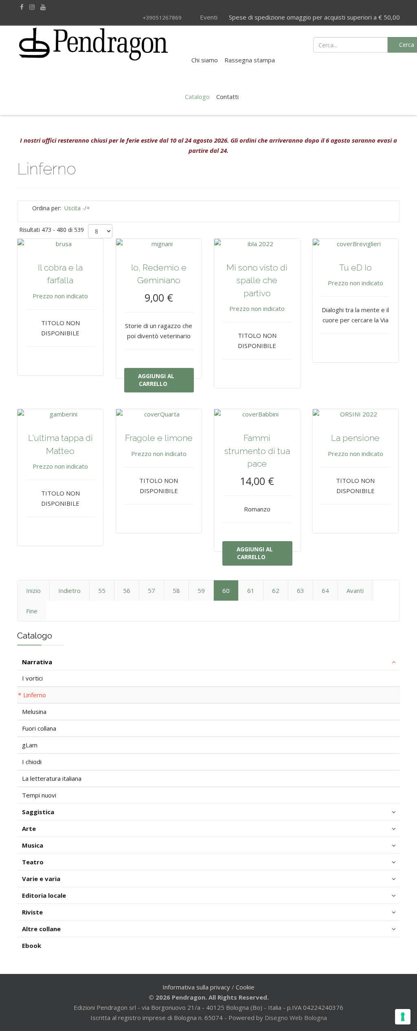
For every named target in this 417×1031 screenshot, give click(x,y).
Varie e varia (41, 879)
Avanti (355, 590)
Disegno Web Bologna (296, 1017)
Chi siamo (204, 60)
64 (325, 590)
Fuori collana (39, 728)
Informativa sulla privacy (196, 987)
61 (251, 590)
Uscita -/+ (77, 208)
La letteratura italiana (51, 778)
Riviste (32, 912)
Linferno (34, 695)
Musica (32, 845)
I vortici (32, 678)
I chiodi (32, 762)
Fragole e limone (159, 438)
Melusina (34, 711)
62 (275, 590)
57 (151, 590)
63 (300, 590)
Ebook (31, 945)
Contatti (227, 97)
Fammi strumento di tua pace (257, 451)
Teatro (33, 862)
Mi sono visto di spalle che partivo (257, 280)
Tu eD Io (355, 267)
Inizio (33, 590)
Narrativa (37, 662)
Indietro (69, 590)
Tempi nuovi (39, 795)
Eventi (207, 17)
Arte (29, 828)
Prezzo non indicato (60, 296)
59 (201, 590)
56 (126, 590)
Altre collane (41, 929)
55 (101, 590)
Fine (31, 611)
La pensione (355, 438)
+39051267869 (162, 17)
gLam (29, 745)
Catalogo (197, 97)
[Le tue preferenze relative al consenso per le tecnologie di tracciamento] (402, 1016)
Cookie (245, 987)
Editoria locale (44, 895)
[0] (362, 44)
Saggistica (38, 812)
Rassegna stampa (249, 60)
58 (176, 590)
